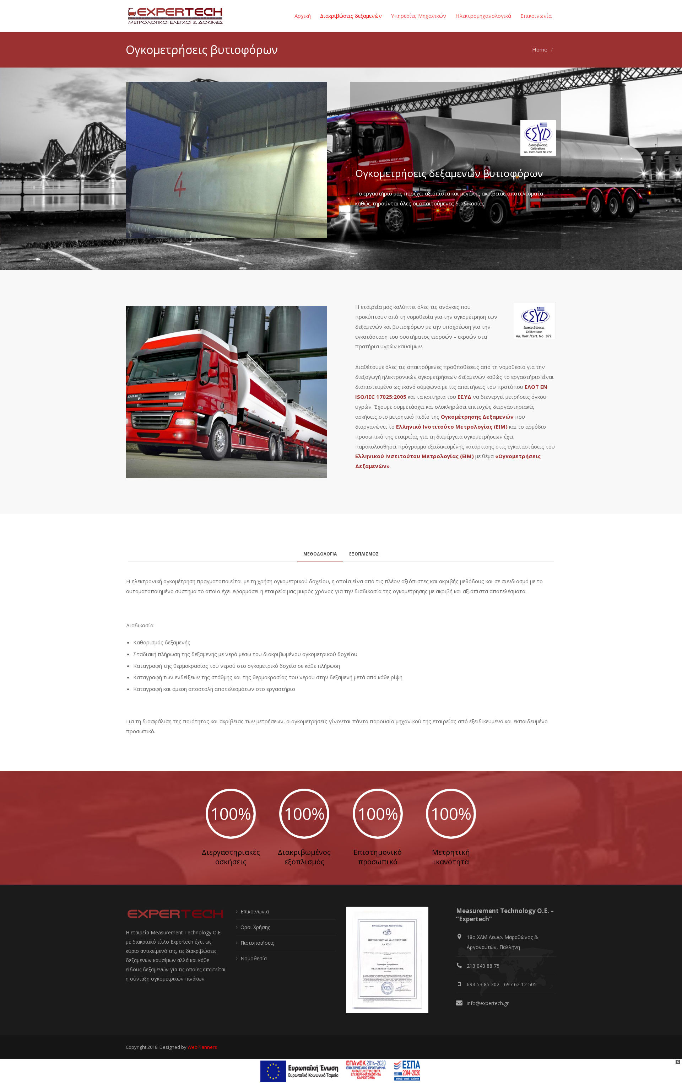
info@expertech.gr (488, 1003)
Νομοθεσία (253, 958)
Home (539, 49)
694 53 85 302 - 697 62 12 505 (502, 984)
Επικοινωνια (254, 911)
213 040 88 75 (483, 965)
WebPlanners (202, 1047)
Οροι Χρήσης (255, 927)
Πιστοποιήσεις (257, 942)
